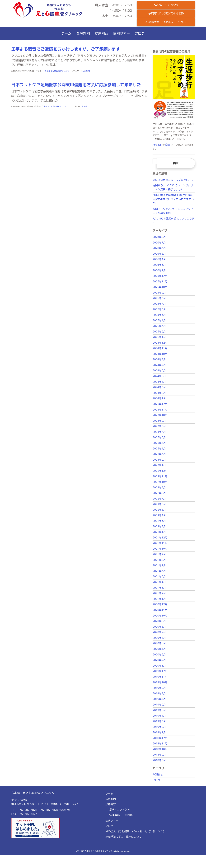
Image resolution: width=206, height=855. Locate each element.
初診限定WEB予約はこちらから (165, 22)
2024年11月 (160, 348)
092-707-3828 (167, 5)
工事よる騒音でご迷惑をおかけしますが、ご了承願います (65, 49)
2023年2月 (159, 459)
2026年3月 (159, 264)
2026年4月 (159, 259)
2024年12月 (160, 342)
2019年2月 (159, 727)
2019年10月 (160, 682)
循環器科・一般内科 (120, 815)
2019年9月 (159, 688)
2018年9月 (159, 754)
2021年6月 (159, 571)
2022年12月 (160, 470)
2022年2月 (159, 526)
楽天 (167, 144)
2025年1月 (159, 337)
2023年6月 (159, 437)
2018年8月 (159, 760)
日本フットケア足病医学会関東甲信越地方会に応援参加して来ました (76, 85)
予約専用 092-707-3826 (166, 13)
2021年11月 (160, 543)
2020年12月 (160, 604)
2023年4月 (159, 448)
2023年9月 (159, 420)
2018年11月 (160, 743)
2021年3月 (159, 587)
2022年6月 (159, 504)
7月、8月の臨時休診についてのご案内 (173, 220)
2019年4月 (159, 715)
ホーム (66, 33)
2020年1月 (159, 665)
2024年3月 (159, 387)
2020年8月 (159, 626)
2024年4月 (159, 381)
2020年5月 (159, 643)
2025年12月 (160, 276)
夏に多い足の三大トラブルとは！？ (173, 180)
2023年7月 (159, 432)
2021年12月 (160, 537)
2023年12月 (160, 404)
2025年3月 (159, 326)
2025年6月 (159, 309)
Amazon (157, 144)
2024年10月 (160, 354)
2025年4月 (159, 320)
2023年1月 (159, 465)
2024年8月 (159, 359)
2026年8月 (159, 237)
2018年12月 (160, 738)
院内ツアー (121, 33)
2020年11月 (160, 610)
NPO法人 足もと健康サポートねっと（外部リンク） (135, 831)
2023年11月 (160, 409)
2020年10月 (160, 615)
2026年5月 (159, 253)
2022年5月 (159, 509)
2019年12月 (160, 671)
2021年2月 (159, 593)
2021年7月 (159, 565)
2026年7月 (159, 242)
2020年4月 (159, 649)
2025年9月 (159, 292)
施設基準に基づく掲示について (123, 836)
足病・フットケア (119, 809)
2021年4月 (159, 582)
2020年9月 (159, 621)
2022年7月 (159, 498)
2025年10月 (160, 287)
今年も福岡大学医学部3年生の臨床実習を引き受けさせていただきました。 (173, 199)
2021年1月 (159, 599)
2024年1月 (159, 398)
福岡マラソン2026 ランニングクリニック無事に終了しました (173, 187)
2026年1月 (159, 270)
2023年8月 (159, 426)
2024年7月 (159, 365)
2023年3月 (159, 454)
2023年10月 (160, 415)
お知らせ (86, 70)
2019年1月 (159, 732)
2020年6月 (159, 638)
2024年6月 (159, 370)
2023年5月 (159, 443)
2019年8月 (159, 693)
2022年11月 (160, 476)
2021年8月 (159, 560)
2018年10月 (160, 749)
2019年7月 (159, 699)
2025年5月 (159, 315)
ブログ (140, 33)
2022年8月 (159, 493)
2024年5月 (159, 376)
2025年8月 (159, 298)
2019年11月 (160, 676)
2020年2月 (159, 660)
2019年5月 (159, 710)
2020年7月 (159, 632)
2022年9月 (159, 487)
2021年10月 (160, 548)
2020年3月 (159, 654)
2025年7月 (159, 303)
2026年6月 (159, 248)
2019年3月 (159, 721)
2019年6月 (159, 704)
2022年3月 (159, 521)
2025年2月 (159, 331)
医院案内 (83, 33)
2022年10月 (160, 482)
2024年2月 (159, 393)
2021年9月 (159, 554)
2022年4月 (159, 515)
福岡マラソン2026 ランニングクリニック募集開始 (173, 211)
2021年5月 (159, 576)
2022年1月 (159, 532)
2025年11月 (160, 281)
